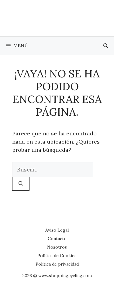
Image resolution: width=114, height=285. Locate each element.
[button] (105, 46)
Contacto (57, 238)
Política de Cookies (57, 255)
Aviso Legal (57, 230)
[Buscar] (20, 184)
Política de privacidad (57, 264)
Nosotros (57, 247)
